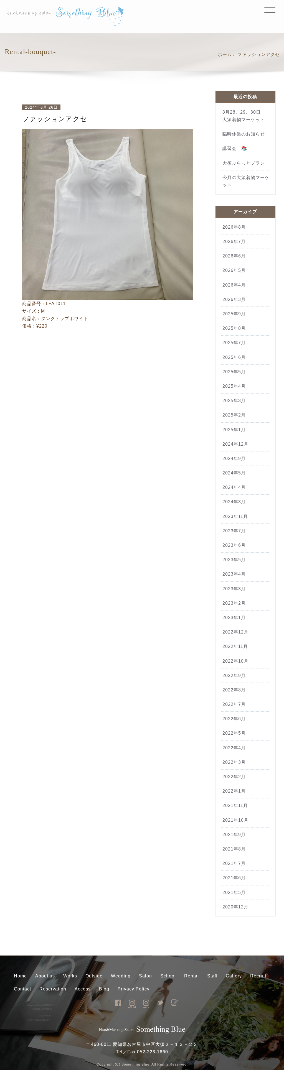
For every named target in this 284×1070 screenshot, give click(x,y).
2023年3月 (234, 588)
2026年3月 (234, 299)
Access (83, 989)
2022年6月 (234, 718)
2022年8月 (234, 690)
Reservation (52, 989)
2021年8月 (234, 849)
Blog (104, 989)
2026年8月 (234, 227)
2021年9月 (234, 834)
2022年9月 (234, 675)
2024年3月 (234, 501)
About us (45, 976)
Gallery (234, 976)
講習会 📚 (234, 148)
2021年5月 (234, 892)
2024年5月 (234, 473)
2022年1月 (234, 791)
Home (20, 976)
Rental (191, 976)
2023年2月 (234, 603)
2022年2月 (234, 776)
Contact (22, 989)
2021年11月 (235, 805)
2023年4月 (234, 574)
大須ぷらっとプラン (243, 163)
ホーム (225, 54)
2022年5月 (234, 733)
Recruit (258, 976)
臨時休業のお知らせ (246, 134)
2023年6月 (234, 545)
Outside (94, 976)
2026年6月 (234, 256)
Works (70, 976)
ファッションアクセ (258, 54)
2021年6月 (234, 877)
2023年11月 (235, 516)
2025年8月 (234, 328)
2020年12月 (235, 907)
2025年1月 (234, 429)
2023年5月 (234, 559)
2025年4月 (234, 386)
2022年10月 (235, 661)
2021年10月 (235, 820)
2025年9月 (234, 313)
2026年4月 (234, 285)
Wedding (121, 976)
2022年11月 (235, 646)
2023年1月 (234, 617)
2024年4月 (234, 487)
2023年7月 (234, 530)
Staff (212, 976)
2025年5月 (234, 371)
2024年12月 (235, 444)
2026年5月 (234, 270)
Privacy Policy (133, 989)
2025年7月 (234, 342)
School (168, 976)
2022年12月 (235, 632)
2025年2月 (234, 415)
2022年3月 (234, 762)
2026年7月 (234, 241)
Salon (145, 976)
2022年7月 (234, 704)
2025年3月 (234, 400)
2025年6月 (234, 357)
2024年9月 (234, 458)
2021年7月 (234, 863)
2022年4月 (234, 747)
